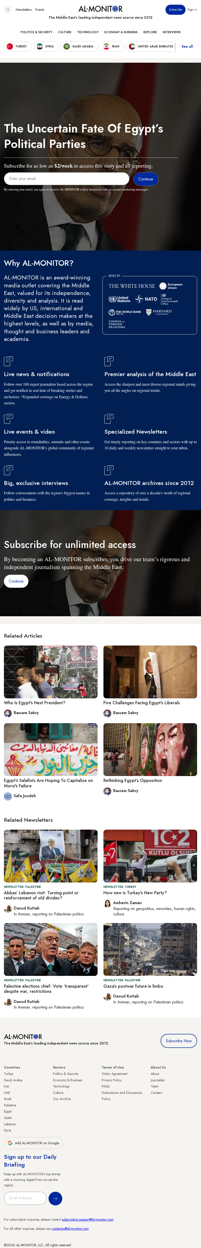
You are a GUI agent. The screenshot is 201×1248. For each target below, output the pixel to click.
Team (155, 1086)
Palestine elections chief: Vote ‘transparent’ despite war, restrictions (46, 989)
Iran (6, 1086)
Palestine (10, 1105)
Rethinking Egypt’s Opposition (132, 780)
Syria (7, 1130)
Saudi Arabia (13, 1080)
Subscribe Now (179, 1041)
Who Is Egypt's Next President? (34, 703)
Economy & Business (121, 32)
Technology (88, 32)
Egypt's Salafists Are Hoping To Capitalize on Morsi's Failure (48, 783)
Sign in (192, 9)
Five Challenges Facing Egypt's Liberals (141, 703)
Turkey (8, 1073)
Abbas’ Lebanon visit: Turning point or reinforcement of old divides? (41, 895)
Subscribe (175, 9)
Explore (150, 32)
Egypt (8, 1111)
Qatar (8, 1117)
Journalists (157, 1080)
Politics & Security (36, 32)
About (155, 1073)
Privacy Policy (112, 1080)
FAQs (106, 1086)
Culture (64, 32)
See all (187, 46)
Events (40, 9)
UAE (7, 1092)
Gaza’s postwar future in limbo (133, 986)
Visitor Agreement (114, 1073)
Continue (16, 581)
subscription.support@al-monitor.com (87, 1219)
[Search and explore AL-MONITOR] (8, 10)
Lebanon (10, 1124)
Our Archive (62, 1098)
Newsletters (24, 9)
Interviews (172, 32)
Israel (7, 1098)
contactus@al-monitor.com (70, 1228)
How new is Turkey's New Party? (135, 893)
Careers (156, 1092)
